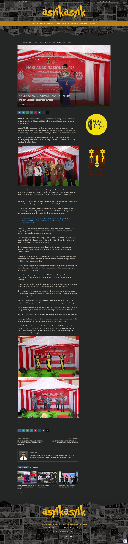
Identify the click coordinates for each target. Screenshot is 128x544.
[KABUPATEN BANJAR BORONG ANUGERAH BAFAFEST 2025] (68, 477)
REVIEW (83, 24)
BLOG (85, 524)
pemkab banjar (48, 423)
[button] (108, 24)
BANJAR (30, 43)
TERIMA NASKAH (61, 524)
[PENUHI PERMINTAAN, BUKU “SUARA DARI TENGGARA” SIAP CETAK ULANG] (27, 477)
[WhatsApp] (27, 112)
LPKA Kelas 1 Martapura (38, 423)
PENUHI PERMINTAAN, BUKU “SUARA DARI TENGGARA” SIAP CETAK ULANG (27, 487)
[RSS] (103, 1)
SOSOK (74, 24)
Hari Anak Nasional (27, 423)
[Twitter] (106, 1)
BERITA (34, 24)
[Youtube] (109, 1)
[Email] (47, 112)
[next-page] (21, 492)
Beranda (20, 43)
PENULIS (70, 524)
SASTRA (50, 24)
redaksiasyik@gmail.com (68, 531)
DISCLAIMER (78, 524)
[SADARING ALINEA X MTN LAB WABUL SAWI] (47, 477)
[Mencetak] (43, 112)
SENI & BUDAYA (62, 24)
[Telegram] (31, 112)
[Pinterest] (35, 112)
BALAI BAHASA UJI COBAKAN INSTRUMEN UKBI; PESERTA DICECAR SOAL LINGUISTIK (65, 442)
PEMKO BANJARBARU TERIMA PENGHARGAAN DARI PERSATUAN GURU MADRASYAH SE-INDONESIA (30, 442)
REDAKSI (51, 524)
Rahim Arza (25, 104)
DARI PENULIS (34, 467)
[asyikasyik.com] (64, 11)
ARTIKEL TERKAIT (23, 467)
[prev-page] (19, 492)
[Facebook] (100, 1)
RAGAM (92, 24)
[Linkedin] (39, 112)
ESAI (41, 24)
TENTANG (44, 524)
